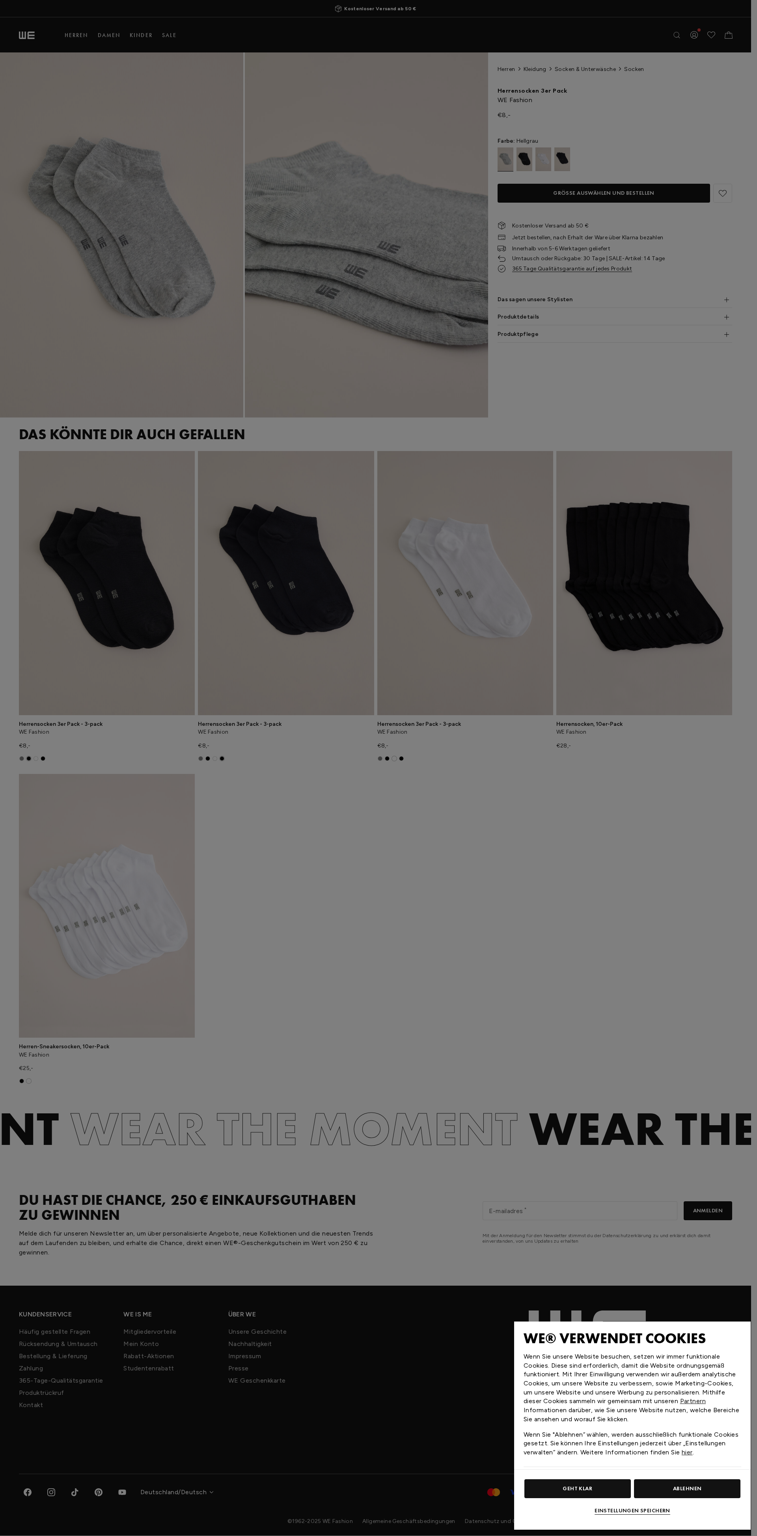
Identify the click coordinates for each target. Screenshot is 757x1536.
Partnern (693, 1401)
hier (687, 1452)
